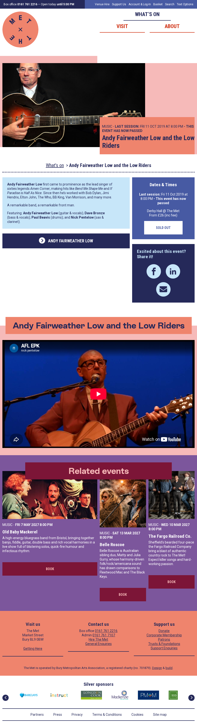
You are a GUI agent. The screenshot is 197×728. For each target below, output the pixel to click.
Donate (164, 631)
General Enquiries (98, 644)
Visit (122, 26)
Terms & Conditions (107, 714)
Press (57, 714)
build (169, 668)
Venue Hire (102, 4)
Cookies (137, 714)
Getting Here (32, 648)
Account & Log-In (140, 4)
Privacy (77, 714)
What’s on (147, 14)
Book (50, 569)
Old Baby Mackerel (19, 532)
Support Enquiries (164, 648)
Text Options (185, 4)
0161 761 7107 (103, 635)
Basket (158, 4)
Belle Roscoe (112, 544)
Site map (160, 714)
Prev (5, 698)
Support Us (119, 4)
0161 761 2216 (106, 631)
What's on (55, 165)
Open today (57, 4)
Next (191, 698)
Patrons (164, 639)
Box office (20, 4)
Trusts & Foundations (164, 644)
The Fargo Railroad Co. (169, 536)
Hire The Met (98, 639)
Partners (37, 714)
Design (157, 668)
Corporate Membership (164, 635)
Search (169, 4)
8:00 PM (46, 525)
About (172, 26)
